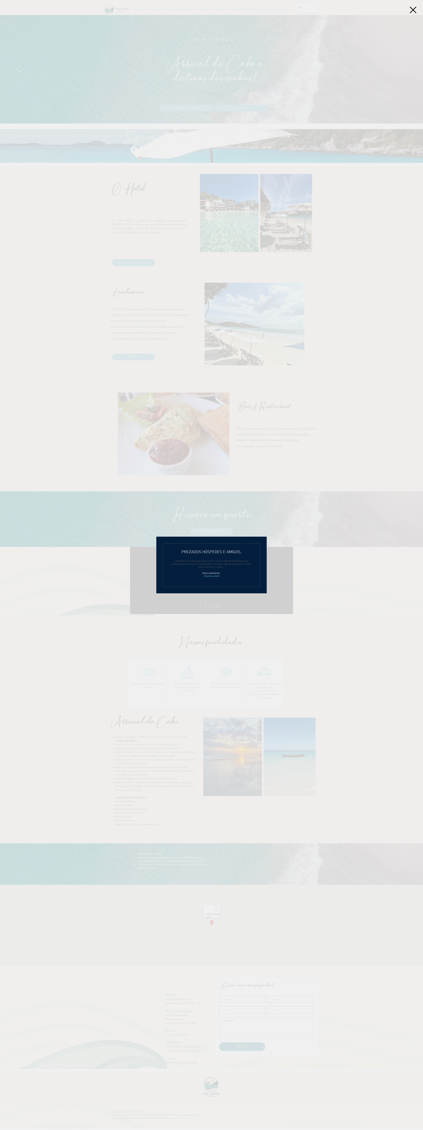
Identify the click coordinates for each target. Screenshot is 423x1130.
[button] (413, 10)
